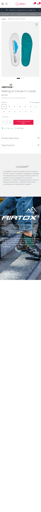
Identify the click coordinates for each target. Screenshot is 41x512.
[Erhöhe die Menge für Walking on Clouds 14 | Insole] (10, 122)
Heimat (4, 19)
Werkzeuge (5, 14)
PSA (12, 14)
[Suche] (6, 4)
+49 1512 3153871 (27, 10)
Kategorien (33, 14)
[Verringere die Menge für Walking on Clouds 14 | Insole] (3, 122)
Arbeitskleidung (22, 14)
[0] (37, 4)
